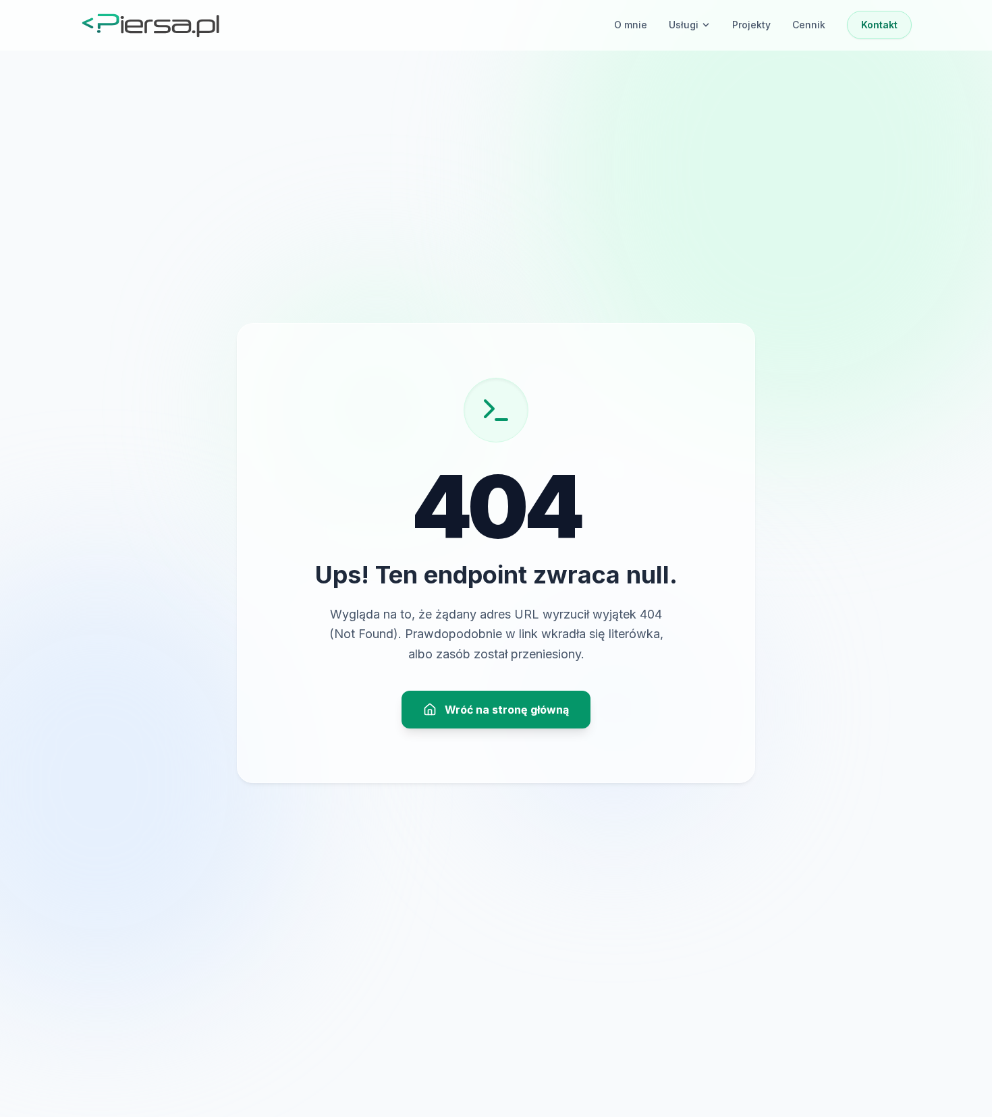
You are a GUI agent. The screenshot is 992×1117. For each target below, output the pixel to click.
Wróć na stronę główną (507, 709)
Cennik (808, 24)
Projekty (751, 24)
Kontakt (879, 24)
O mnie (630, 24)
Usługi (683, 24)
